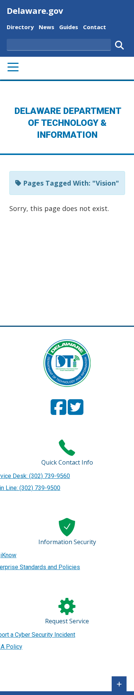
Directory (20, 27)
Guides (68, 27)
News (46, 27)
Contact (94, 27)
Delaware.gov (35, 10)
